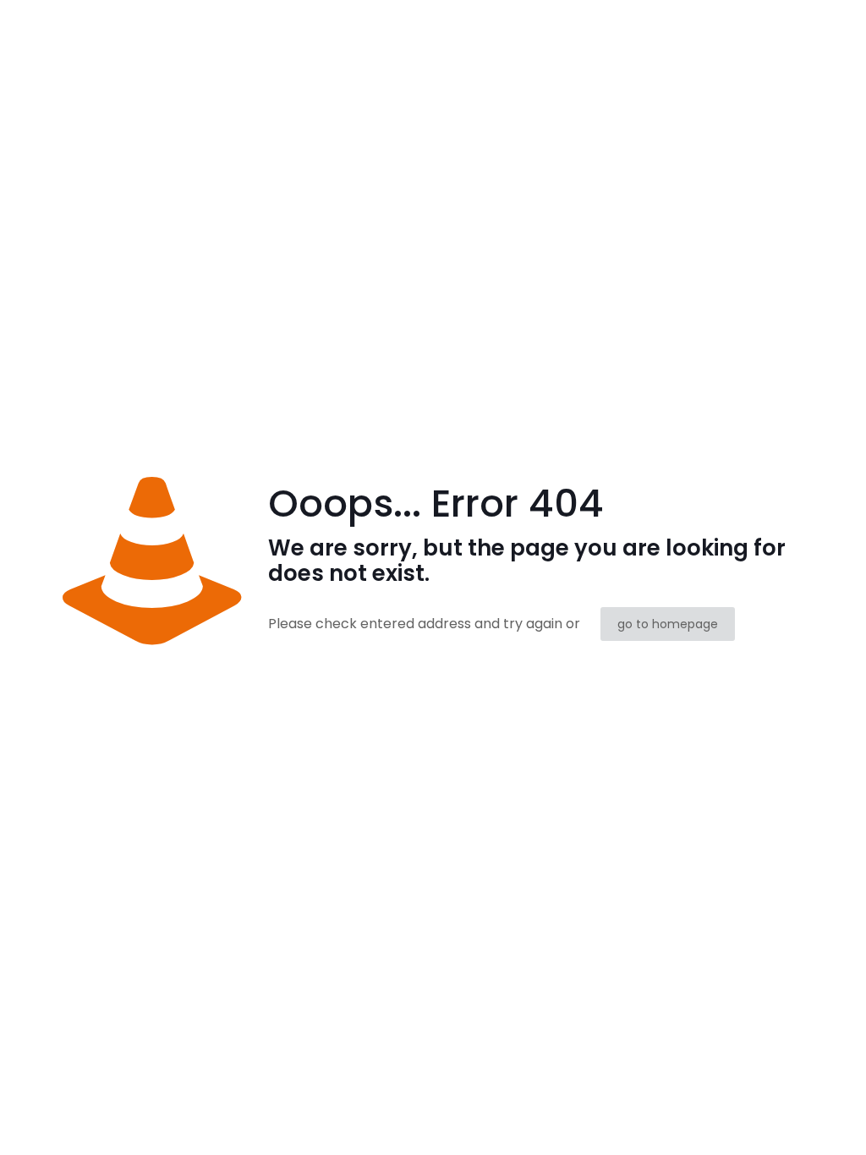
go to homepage (667, 624)
